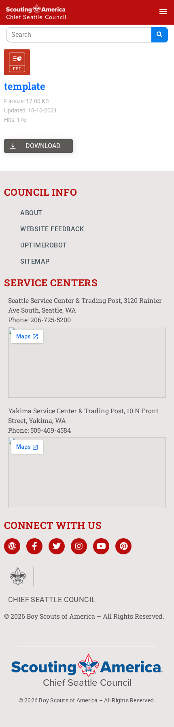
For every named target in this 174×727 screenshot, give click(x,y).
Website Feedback (52, 229)
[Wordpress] (12, 546)
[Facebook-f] (34, 546)
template (24, 86)
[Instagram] (79, 546)
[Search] (159, 34)
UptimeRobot (43, 245)
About (31, 213)
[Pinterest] (123, 546)
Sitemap (35, 261)
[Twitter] (57, 546)
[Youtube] (101, 546)
